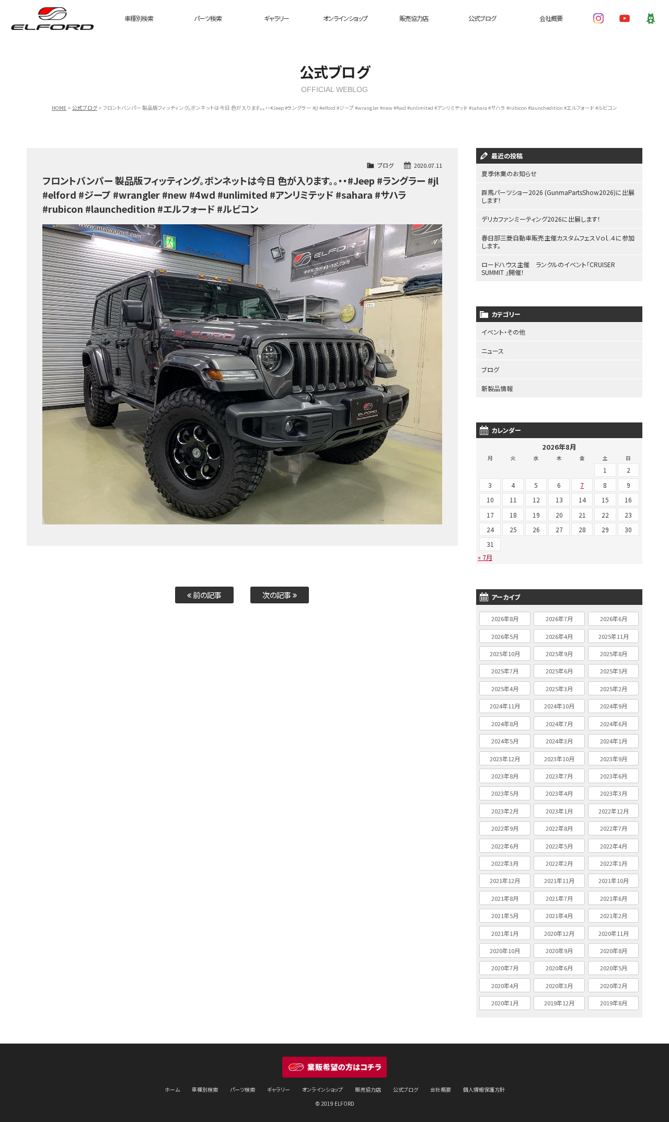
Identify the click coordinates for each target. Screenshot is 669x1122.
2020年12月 (559, 933)
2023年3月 (613, 793)
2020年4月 (504, 985)
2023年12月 (505, 758)
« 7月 (485, 557)
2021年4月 (559, 915)
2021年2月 (613, 915)
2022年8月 (559, 828)
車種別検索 (138, 18)
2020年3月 (559, 985)
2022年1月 (613, 863)
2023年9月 (613, 758)
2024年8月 (504, 723)
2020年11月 (613, 933)
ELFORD (52, 18)
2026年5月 (504, 636)
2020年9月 (559, 950)
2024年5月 (504, 741)
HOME (59, 107)
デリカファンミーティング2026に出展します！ (541, 218)
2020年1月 (504, 1003)
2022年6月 (504, 846)
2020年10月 (505, 950)
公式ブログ (482, 18)
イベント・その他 (503, 331)
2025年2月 (613, 688)
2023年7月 (559, 776)
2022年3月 (504, 863)
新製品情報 (497, 388)
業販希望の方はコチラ (334, 1067)
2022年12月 (613, 811)
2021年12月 (505, 880)
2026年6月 (613, 618)
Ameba (651, 18)
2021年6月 (613, 898)
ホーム (172, 1089)
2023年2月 (504, 811)
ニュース (492, 350)
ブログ (385, 165)
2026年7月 (559, 618)
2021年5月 (504, 915)
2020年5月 (613, 968)
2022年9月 (504, 828)
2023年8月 (504, 776)
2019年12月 (559, 1003)
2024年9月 (613, 706)
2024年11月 (505, 706)
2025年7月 (504, 671)
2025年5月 (613, 671)
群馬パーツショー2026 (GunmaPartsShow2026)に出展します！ (558, 196)
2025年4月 (504, 688)
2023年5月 (504, 793)
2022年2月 (559, 863)
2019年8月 (613, 1003)
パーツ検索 (208, 18)
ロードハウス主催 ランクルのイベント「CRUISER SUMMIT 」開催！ (548, 268)
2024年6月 (613, 723)
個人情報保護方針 (484, 1089)
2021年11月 (559, 880)
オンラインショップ (345, 18)
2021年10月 (613, 880)
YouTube (625, 18)
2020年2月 (613, 985)
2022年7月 (613, 828)
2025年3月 (559, 688)
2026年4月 (559, 636)
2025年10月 (505, 653)
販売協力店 (413, 18)
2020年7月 (504, 968)
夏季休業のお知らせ (509, 173)
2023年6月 (613, 776)
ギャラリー (276, 18)
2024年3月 (559, 741)
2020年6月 (559, 968)
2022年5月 (559, 846)
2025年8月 (613, 653)
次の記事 (277, 594)
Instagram (598, 18)
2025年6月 (559, 671)
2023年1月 (559, 811)
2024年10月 (559, 706)
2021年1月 (504, 933)
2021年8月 (504, 898)
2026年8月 (504, 618)
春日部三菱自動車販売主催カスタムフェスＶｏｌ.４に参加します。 (558, 241)
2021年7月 (559, 898)
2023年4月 (559, 793)
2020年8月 (613, 950)
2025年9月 (559, 653)
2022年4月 (613, 846)
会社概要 (550, 18)
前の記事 (206, 594)
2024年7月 (559, 723)
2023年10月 (559, 758)
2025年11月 (613, 636)
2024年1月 (613, 741)
